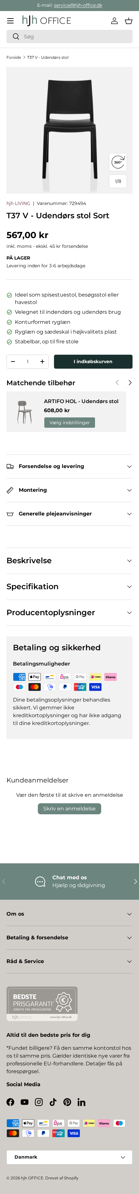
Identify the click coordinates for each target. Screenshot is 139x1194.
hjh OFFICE (32, 1177)
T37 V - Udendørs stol (48, 57)
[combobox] (69, 36)
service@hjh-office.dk (78, 5)
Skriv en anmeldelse (69, 809)
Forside (13, 57)
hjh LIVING (18, 203)
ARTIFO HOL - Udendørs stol (81, 401)
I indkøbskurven (93, 361)
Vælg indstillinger (69, 423)
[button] (129, 21)
